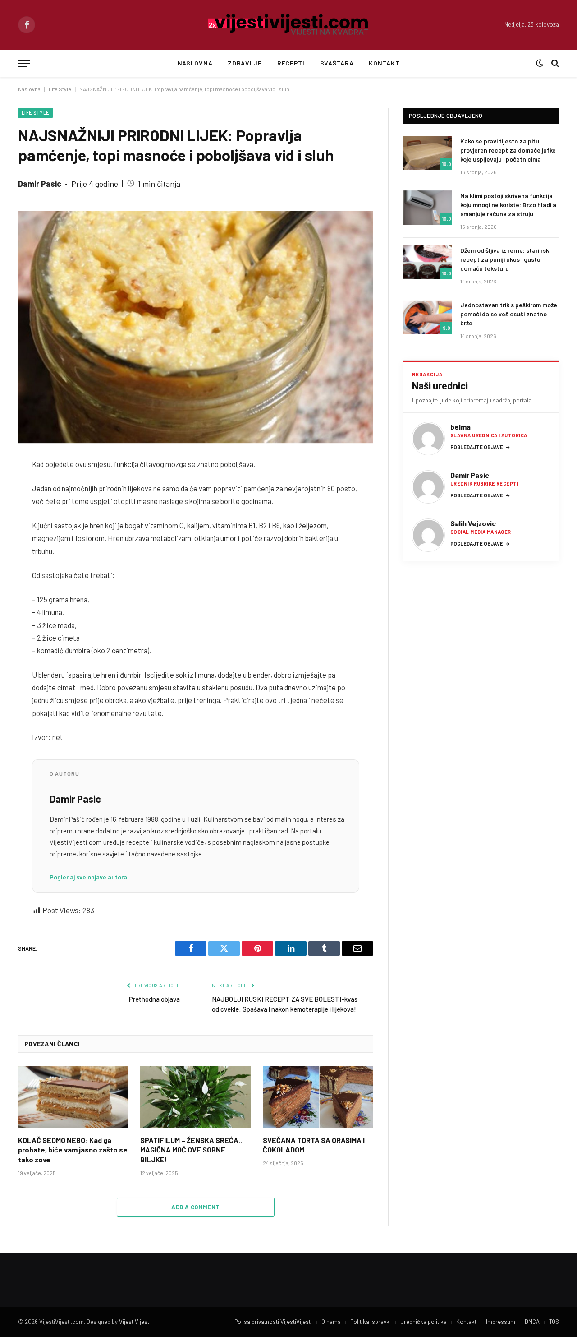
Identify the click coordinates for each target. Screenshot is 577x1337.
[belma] (428, 438)
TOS (554, 1321)
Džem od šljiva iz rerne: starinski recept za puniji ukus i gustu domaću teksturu (505, 259)
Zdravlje (245, 63)
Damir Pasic (39, 184)
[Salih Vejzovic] (428, 535)
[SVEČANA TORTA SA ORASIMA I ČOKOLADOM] (318, 1097)
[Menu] (24, 63)
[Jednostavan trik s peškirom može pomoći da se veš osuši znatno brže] (427, 317)
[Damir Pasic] (428, 487)
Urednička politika (423, 1321)
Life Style (60, 89)
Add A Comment (195, 1207)
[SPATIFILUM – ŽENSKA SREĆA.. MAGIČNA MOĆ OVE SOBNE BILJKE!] (195, 1097)
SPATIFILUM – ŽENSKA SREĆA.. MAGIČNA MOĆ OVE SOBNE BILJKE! (191, 1150)
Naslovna (195, 63)
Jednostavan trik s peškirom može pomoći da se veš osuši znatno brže (508, 314)
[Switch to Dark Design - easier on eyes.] (539, 63)
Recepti (291, 63)
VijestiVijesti (135, 1321)
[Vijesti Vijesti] (288, 25)
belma (460, 426)
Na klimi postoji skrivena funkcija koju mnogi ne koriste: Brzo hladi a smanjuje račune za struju (508, 204)
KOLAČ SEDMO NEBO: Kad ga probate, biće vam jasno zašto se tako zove (73, 1150)
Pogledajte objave (480, 447)
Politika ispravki (370, 1321)
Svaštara (337, 63)
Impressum (500, 1321)
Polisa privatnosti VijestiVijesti (273, 1321)
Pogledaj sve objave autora (88, 877)
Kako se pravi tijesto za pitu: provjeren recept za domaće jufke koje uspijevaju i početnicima (508, 150)
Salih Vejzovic (473, 523)
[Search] (554, 63)
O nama (331, 1321)
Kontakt (384, 63)
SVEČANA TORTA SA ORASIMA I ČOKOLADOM (314, 1145)
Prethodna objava (154, 999)
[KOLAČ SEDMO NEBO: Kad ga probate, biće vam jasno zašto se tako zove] (73, 1097)
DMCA (532, 1321)
